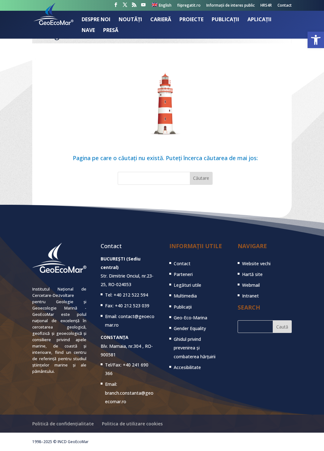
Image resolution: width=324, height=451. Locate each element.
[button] (316, 40)
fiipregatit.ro (189, 5)
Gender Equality (190, 328)
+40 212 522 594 (131, 295)
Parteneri (183, 274)
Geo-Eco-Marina (190, 318)
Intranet (250, 296)
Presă (110, 31)
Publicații (225, 20)
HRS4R (266, 5)
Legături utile (187, 285)
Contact (284, 5)
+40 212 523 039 (132, 306)
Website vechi (256, 263)
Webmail (251, 285)
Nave (88, 31)
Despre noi (96, 20)
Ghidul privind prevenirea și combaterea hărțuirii (194, 347)
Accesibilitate (187, 367)
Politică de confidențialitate (63, 424)
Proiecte (191, 20)
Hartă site (252, 274)
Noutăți (130, 20)
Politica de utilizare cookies (132, 424)
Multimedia (185, 296)
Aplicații (259, 20)
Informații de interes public (230, 5)
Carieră (160, 20)
